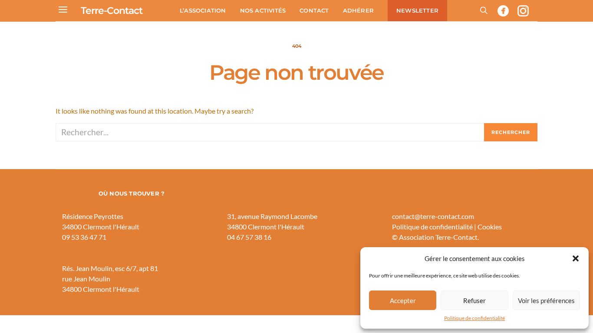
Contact (314, 10)
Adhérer (358, 10)
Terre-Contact (111, 10)
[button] (575, 258)
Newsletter (417, 10)
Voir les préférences (546, 300)
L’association (203, 10)
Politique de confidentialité (474, 318)
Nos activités (263, 10)
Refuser (474, 300)
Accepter (403, 300)
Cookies (490, 226)
